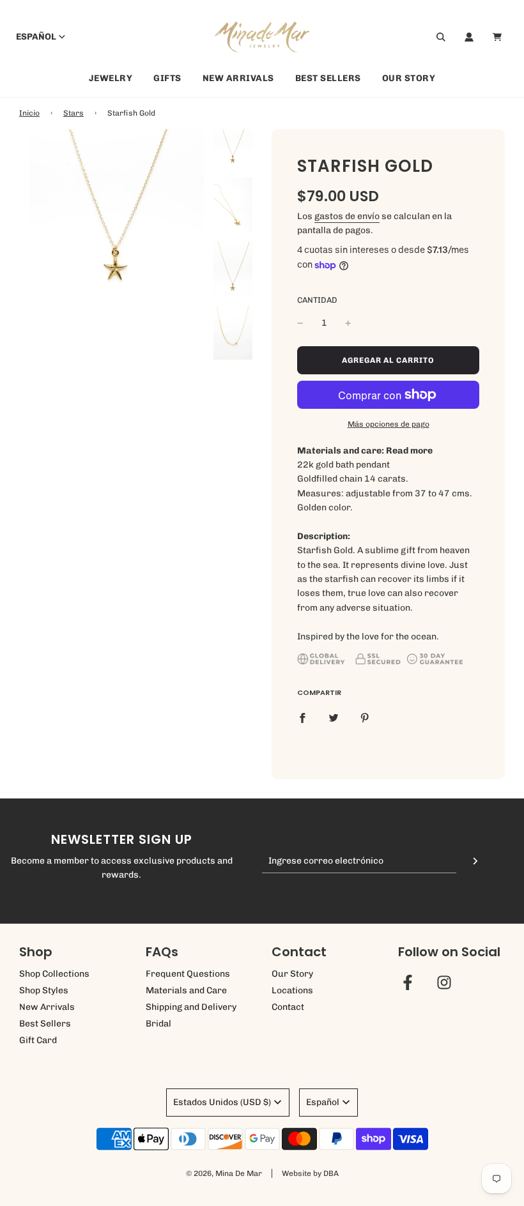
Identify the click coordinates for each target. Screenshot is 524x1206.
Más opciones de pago (388, 424)
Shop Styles (43, 990)
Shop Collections (54, 973)
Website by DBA (310, 1173)
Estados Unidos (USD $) (222, 1102)
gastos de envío (347, 216)
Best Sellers (328, 78)
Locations (292, 990)
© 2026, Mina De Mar (224, 1173)
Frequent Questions (188, 973)
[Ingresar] (469, 37)
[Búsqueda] (441, 37)
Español (36, 36)
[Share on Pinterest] (365, 718)
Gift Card (38, 1040)
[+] (348, 323)
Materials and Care (186, 990)
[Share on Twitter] (333, 718)
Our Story (409, 78)
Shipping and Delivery (191, 1007)
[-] (300, 323)
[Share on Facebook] (302, 718)
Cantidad (317, 300)
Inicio (29, 113)
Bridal (158, 1023)
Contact (288, 1007)
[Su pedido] (498, 37)
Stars (73, 113)
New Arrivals (238, 78)
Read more (409, 450)
